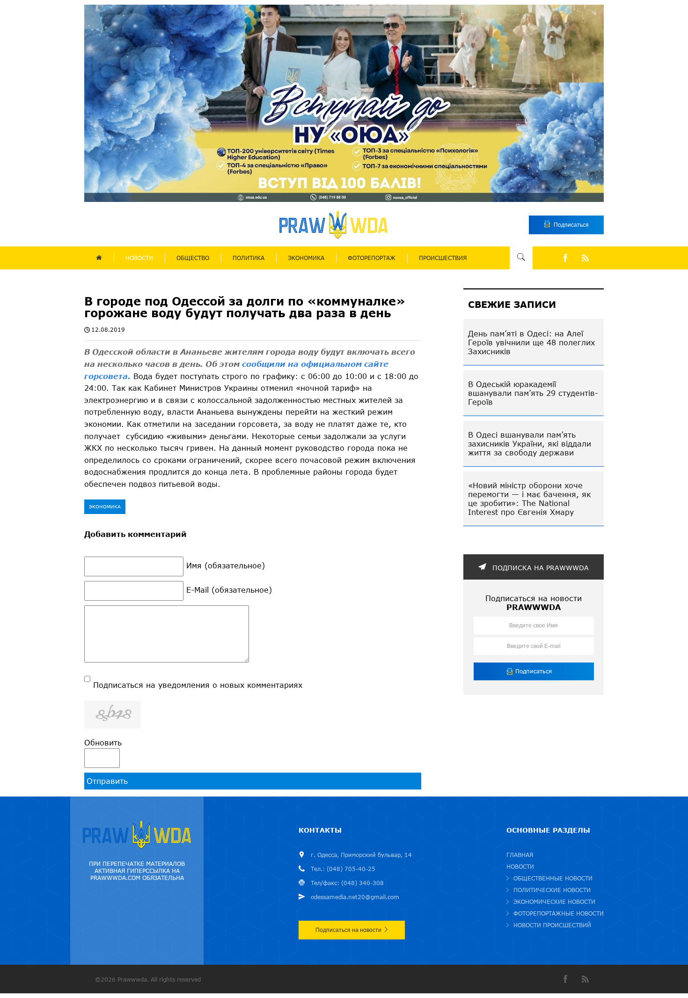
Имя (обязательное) (225, 565)
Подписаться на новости (348, 930)
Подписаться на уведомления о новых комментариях (197, 684)
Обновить (103, 742)
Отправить (107, 780)
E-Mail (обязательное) (229, 589)
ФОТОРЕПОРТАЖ (371, 257)
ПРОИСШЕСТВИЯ (443, 257)
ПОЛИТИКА (248, 257)
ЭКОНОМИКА (306, 257)
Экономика (105, 506)
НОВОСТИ (139, 257)
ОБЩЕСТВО (192, 257)
